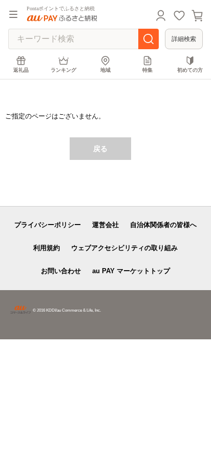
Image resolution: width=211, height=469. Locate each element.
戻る (100, 149)
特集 (147, 70)
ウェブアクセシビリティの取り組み (124, 248)
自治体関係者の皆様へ (163, 225)
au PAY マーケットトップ (131, 271)
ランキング (63, 70)
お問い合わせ (61, 271)
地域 (105, 70)
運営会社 (105, 225)
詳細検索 (184, 39)
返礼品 (21, 70)
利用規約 (46, 248)
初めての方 (190, 70)
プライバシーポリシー (47, 225)
